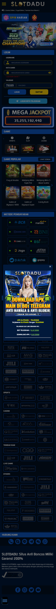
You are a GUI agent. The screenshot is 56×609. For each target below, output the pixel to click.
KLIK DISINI (35, 330)
